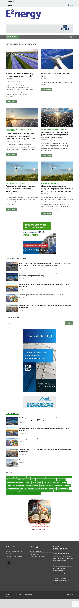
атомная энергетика (46, 485)
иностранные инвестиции (14, 491)
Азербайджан (15, 477)
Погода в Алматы (35, 551)
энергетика (37, 493)
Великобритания (11, 480)
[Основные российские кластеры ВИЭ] (57, 59)
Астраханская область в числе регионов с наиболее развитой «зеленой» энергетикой (55, 134)
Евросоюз (39, 480)
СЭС (45, 482)
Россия (34, 482)
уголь (8, 493)
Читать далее (10, 101)
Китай (53, 480)
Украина (63, 482)
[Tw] (72, 5)
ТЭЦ (49, 482)
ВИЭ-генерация (44, 477)
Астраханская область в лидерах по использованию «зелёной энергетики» (20, 188)
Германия (25, 480)
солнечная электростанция (30, 491)
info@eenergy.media (17, 551)
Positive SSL (69, 594)
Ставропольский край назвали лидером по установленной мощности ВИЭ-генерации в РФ (20, 136)
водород (67, 485)
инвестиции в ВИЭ (63, 488)
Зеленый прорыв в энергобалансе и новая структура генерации (41, 295)
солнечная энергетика (46, 491)
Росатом (28, 482)
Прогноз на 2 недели (38, 556)
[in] (70, 5)
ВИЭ (36, 477)
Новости (22, 71)
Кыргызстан (61, 480)
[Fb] (68, 5)
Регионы (28, 71)
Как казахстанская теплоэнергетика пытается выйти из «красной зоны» (44, 460)
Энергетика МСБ (11, 130)
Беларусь (30, 477)
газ (25, 488)
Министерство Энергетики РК (15, 482)
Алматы (23, 477)
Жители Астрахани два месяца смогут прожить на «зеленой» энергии (20, 76)
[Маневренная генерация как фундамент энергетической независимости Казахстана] (12, 284)
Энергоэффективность (32, 485)
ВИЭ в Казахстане (56, 477)
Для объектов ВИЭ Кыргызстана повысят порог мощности (61, 580)
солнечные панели (60, 491)
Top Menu (11, 1)
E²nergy (18, 81)
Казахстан (47, 480)
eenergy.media (17, 554)
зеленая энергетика (41, 488)
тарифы (69, 491)
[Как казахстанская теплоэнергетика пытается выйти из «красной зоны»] (12, 460)
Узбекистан (56, 482)
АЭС (8, 477)
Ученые (9, 485)
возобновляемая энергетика (15, 488)
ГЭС (19, 480)
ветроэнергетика (58, 485)
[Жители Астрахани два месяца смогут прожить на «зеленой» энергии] (22, 59)
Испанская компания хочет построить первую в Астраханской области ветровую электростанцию (57, 188)
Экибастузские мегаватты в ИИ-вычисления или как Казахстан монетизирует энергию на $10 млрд (41, 275)
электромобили (16, 493)
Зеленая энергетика (12, 71)
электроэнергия (27, 493)
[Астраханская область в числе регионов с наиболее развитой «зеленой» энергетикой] (57, 118)
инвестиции (52, 488)
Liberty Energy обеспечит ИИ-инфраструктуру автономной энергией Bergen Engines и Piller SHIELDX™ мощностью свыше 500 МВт (45, 264)
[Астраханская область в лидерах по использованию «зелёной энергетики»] (22, 172)
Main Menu (14, 37)
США (40, 482)
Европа (32, 480)
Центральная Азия (18, 485)
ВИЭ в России (67, 477)
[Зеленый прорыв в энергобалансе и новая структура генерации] (12, 295)
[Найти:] (39, 323)
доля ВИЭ (31, 488)
